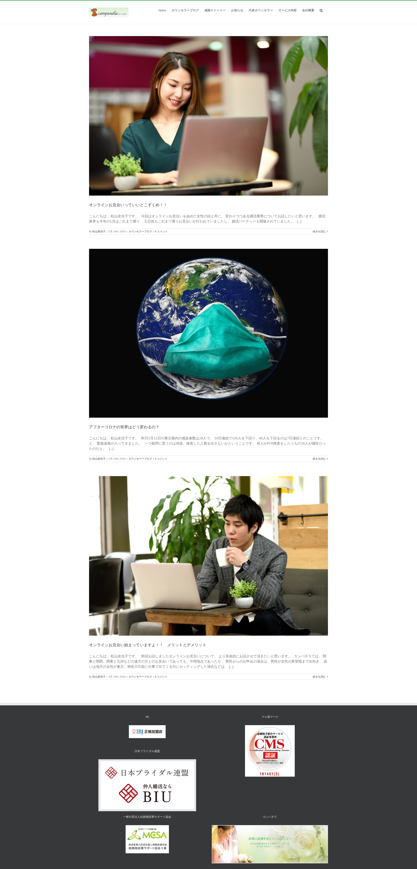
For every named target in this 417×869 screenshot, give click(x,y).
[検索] (321, 10)
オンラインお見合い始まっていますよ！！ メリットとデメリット (147, 645)
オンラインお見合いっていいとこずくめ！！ (128, 205)
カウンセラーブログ (140, 231)
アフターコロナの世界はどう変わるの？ (124, 427)
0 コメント (161, 231)
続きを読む (319, 231)
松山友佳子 (99, 231)
